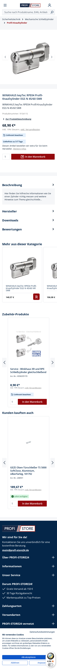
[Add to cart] (36, 297)
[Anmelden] (49, 5)
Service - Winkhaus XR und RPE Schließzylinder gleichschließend (28, 370)
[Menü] (5, 5)
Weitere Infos (19, 148)
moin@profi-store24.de (15, 550)
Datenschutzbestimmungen (42, 632)
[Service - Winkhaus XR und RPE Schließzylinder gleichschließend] (28, 343)
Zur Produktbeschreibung (18, 119)
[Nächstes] (52, 57)
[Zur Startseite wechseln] (30, 5)
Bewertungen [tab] (12, 229)
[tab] (28, 194)
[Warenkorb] (53, 5)
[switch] (50, 664)
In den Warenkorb (35, 156)
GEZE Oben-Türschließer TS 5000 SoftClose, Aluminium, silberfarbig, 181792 (28, 471)
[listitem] (22, 274)
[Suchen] (52, 12)
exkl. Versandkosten (30, 129)
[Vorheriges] (5, 57)
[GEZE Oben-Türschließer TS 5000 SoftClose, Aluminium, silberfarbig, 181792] (28, 442)
